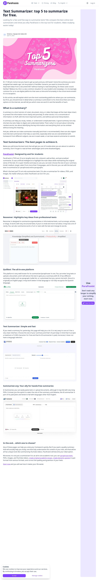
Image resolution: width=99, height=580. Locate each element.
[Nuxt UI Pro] (11, 3)
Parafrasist (8, 154)
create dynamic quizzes (61, 458)
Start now (7, 464)
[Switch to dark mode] (87, 3)
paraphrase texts (66, 456)
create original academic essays (40, 458)
